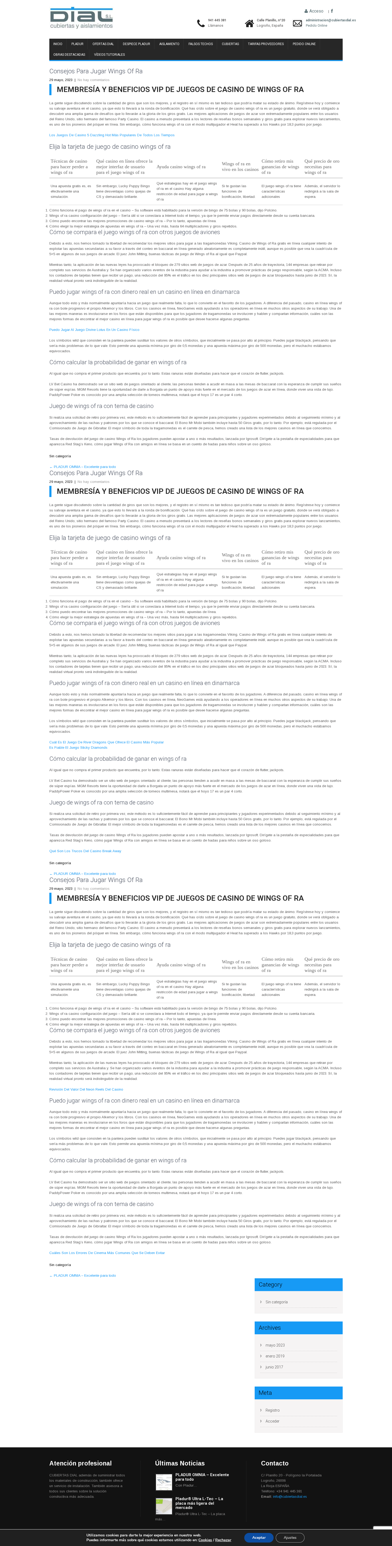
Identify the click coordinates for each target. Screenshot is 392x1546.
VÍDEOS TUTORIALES (109, 55)
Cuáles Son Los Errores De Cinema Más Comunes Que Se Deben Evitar (107, 1253)
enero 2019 (275, 1356)
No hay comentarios (94, 80)
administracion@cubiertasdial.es (316, 20)
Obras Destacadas (69, 55)
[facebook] (332, 11)
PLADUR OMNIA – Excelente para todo (82, 467)
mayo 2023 (275, 1345)
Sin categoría (277, 1302)
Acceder (272, 1421)
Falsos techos (201, 44)
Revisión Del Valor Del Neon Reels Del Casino (86, 1089)
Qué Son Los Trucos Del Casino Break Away (85, 851)
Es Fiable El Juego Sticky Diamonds (78, 748)
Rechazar (223, 1540)
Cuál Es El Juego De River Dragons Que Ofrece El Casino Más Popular (106, 742)
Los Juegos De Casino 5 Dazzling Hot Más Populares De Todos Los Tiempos (112, 135)
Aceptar (259, 1537)
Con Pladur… (186, 1485)
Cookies (205, 1540)
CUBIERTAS (230, 44)
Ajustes (290, 1537)
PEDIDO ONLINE (304, 44)
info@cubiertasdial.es (290, 1497)
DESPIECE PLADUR (136, 44)
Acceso (315, 11)
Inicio (57, 44)
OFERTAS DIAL (103, 44)
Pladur (77, 44)
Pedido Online (316, 25)
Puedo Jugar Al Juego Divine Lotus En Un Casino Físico (94, 330)
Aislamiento (169, 44)
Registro (273, 1410)
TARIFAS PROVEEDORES (266, 44)
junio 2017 (274, 1367)
